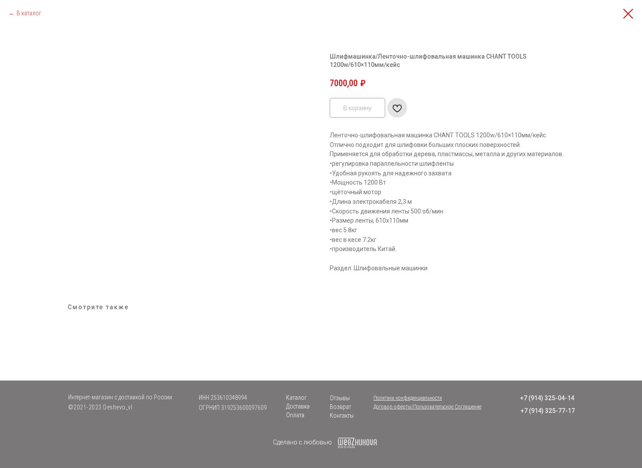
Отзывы (340, 398)
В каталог (29, 13)
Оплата (295, 415)
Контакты (342, 415)
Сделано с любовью (302, 442)
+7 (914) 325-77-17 (548, 410)
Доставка (298, 406)
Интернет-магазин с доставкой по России (120, 397)
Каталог (296, 397)
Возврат (340, 406)
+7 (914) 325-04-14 (547, 398)
